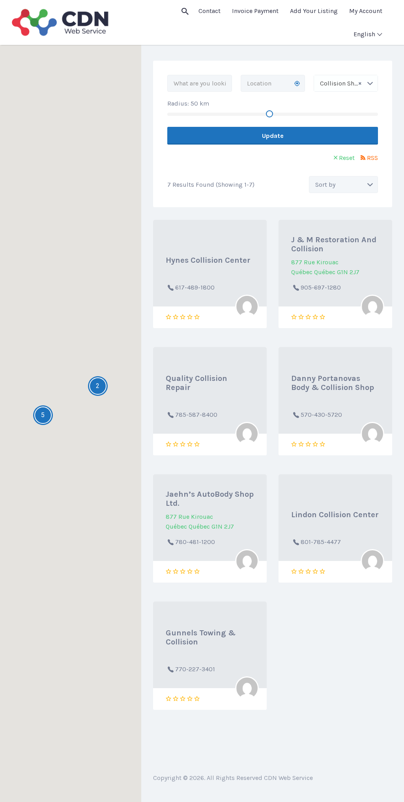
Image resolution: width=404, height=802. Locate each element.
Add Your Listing (314, 11)
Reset (347, 158)
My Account (365, 11)
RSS (372, 158)
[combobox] (346, 83)
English (364, 34)
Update (273, 135)
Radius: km (188, 103)
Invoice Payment (255, 11)
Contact (209, 11)
